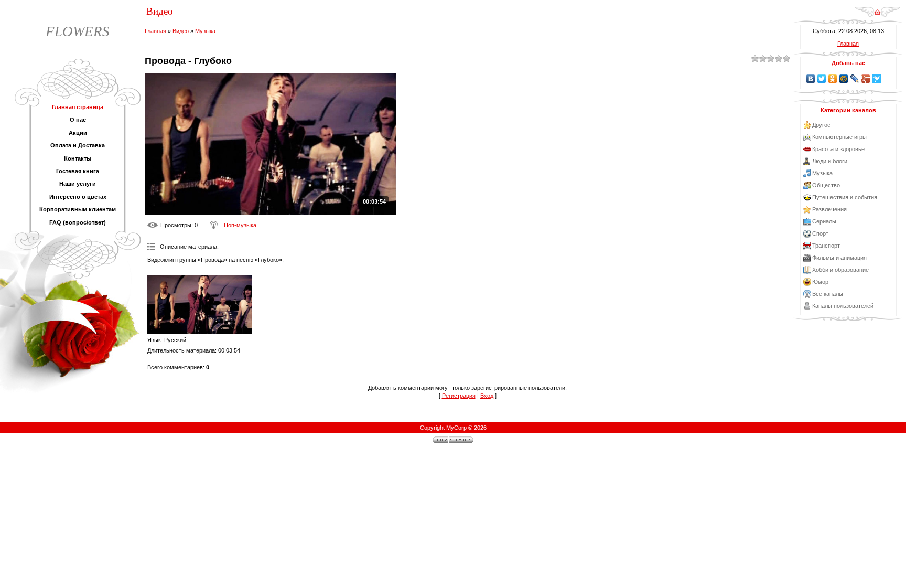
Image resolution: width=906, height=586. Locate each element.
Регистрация (459, 395)
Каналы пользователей (842, 306)
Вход (486, 395)
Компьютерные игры (839, 137)
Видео (180, 31)
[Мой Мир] (843, 79)
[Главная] (877, 15)
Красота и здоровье (838, 149)
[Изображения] (199, 304)
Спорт (820, 233)
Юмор (820, 282)
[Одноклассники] (832, 79)
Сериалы (824, 221)
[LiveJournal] (854, 79)
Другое (821, 125)
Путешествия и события (844, 197)
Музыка (205, 31)
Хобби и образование (840, 270)
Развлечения (829, 209)
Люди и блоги (829, 161)
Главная (155, 31)
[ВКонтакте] (810, 79)
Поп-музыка (240, 225)
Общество (826, 185)
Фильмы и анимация (839, 257)
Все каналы (827, 294)
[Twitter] (821, 79)
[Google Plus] (865, 79)
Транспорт (826, 245)
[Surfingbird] (876, 79)
